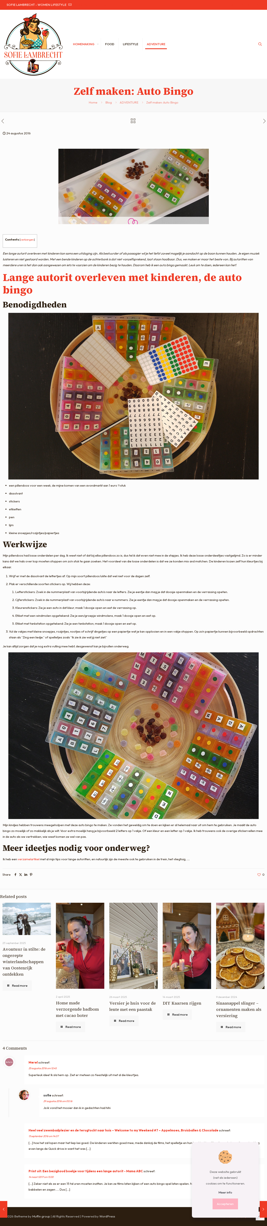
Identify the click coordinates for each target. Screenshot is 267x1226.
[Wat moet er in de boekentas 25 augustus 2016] (263, 1209)
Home (93, 102)
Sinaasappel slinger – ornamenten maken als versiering (238, 1009)
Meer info (225, 1192)
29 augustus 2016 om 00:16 (57, 1101)
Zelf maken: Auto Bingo (162, 102)
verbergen (27, 239)
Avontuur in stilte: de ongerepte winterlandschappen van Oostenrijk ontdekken (24, 961)
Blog (108, 102)
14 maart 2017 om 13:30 (41, 1177)
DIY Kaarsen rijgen (182, 1003)
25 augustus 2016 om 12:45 (43, 1068)
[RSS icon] (257, 5)
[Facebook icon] (227, 5)
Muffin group (41, 1216)
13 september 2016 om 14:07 (44, 1136)
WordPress (107, 1216)
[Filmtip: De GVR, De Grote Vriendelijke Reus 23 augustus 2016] (3, 1209)
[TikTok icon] (253, 5)
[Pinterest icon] (242, 5)
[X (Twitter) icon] (232, 5)
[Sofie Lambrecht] (33, 44)
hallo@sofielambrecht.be (89, 5)
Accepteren (225, 1204)
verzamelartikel (28, 859)
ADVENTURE (129, 102)
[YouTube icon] (237, 5)
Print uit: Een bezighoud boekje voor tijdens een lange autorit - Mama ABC (86, 1171)
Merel (33, 1062)
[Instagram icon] (247, 5)
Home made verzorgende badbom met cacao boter (77, 1009)
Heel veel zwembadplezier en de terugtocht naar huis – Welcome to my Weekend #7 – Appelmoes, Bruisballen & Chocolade (123, 1130)
